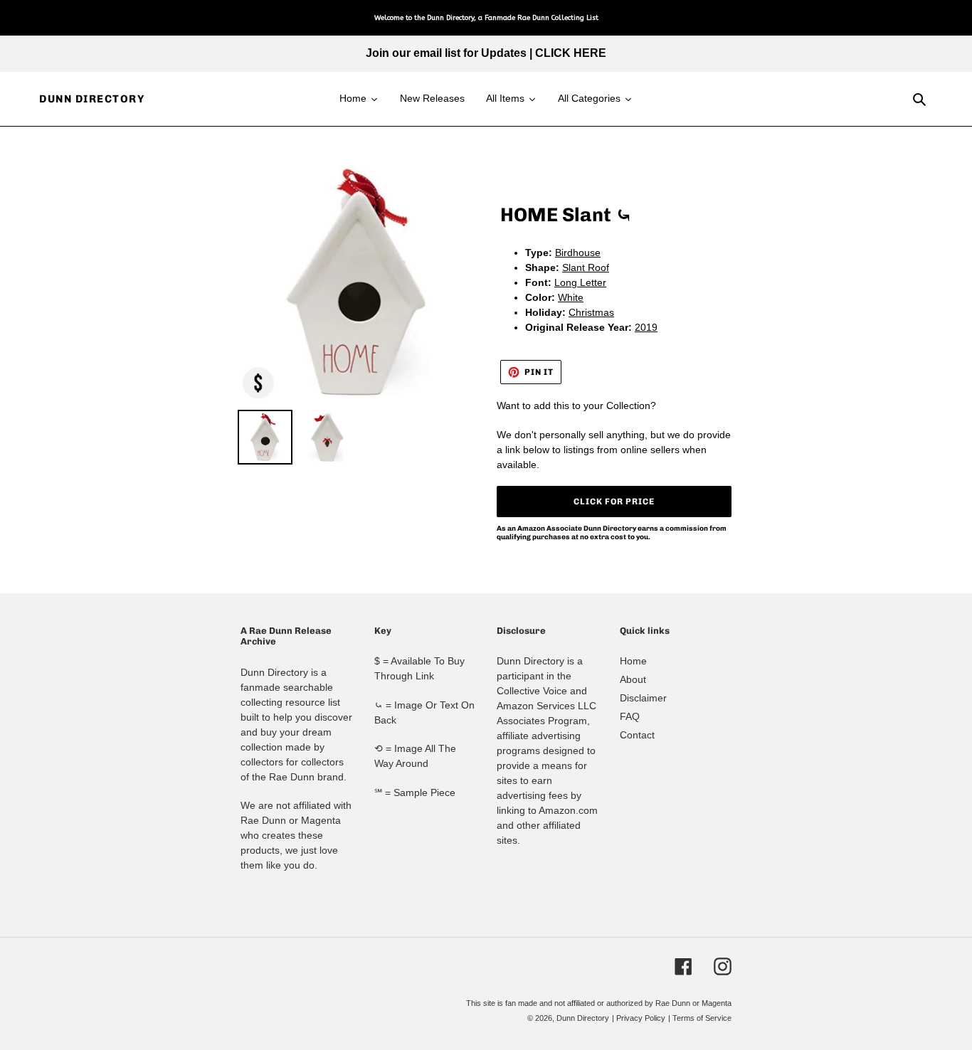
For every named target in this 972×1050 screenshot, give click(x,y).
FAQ (630, 716)
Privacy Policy (640, 1018)
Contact (637, 735)
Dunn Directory (91, 98)
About (633, 679)
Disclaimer (643, 698)
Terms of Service (701, 1018)
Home (633, 661)
